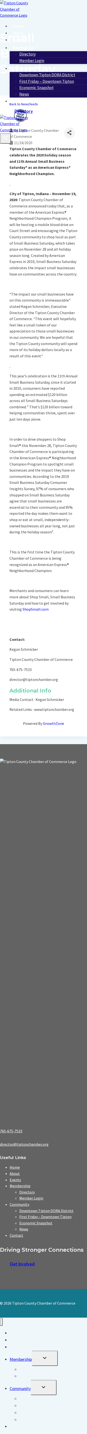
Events (18, 39)
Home (17, 25)
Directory (23, 111)
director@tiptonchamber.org (24, 1144)
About (17, 32)
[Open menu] (5, 138)
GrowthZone (53, 723)
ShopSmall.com (35, 609)
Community (19, 1204)
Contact (19, 101)
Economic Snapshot (36, 87)
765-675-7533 (11, 1131)
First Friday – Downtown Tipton (45, 1216)
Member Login (31, 60)
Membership (20, 1185)
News (24, 94)
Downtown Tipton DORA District (46, 1210)
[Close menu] (1, 1322)
